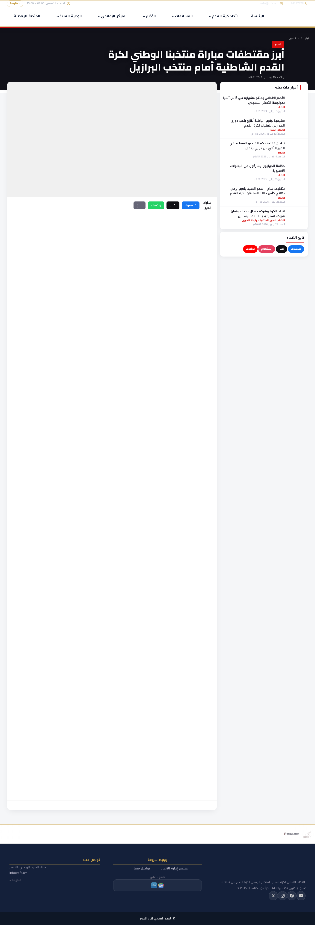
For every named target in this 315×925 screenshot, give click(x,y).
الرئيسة (257, 16)
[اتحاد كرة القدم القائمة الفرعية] (210, 16)
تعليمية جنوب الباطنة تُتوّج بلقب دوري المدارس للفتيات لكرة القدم (258, 123)
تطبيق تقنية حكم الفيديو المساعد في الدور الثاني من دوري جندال (257, 145)
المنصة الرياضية (27, 16)
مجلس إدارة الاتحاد (174, 868)
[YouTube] (301, 895)
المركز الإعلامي (114, 16)
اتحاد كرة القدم (225, 16)
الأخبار (151, 16)
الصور (292, 38)
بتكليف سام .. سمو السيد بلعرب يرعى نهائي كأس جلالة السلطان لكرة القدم (257, 191)
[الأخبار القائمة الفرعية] (144, 16)
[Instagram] (282, 895)
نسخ (140, 205)
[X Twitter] (273, 895)
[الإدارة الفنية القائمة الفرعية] (57, 16)
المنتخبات (263, 220)
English (15, 3)
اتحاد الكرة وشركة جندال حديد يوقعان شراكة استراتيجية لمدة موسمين (258, 213)
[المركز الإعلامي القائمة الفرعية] (99, 16)
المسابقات (184, 16)
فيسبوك (296, 248)
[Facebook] (291, 895)
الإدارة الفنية (70, 16)
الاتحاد (281, 107)
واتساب (156, 205)
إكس (282, 248)
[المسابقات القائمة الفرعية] (173, 16)
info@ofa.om (18, 873)
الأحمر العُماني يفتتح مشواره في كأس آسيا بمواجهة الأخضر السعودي (254, 100)
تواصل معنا (142, 868)
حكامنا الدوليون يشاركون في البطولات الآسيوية (257, 168)
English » (15, 880)
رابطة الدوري (249, 220)
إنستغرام (266, 248)
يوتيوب (250, 248)
